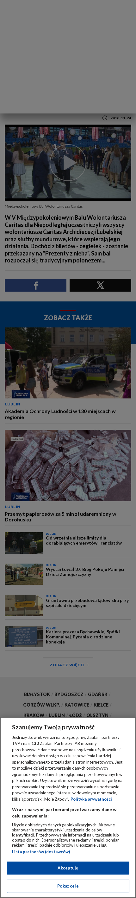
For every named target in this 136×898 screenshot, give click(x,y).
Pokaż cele (67, 885)
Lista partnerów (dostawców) (41, 851)
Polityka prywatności (91, 799)
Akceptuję (68, 867)
